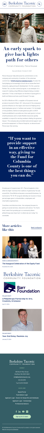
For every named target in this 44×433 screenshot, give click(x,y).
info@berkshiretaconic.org (22, 377)
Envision (16, 429)
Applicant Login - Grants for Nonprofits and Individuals (22, 398)
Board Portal (22, 392)
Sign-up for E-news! (22, 416)
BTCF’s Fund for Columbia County (21, 81)
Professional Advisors (22, 404)
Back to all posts (36, 227)
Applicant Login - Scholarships (22, 401)
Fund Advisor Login (22, 395)
